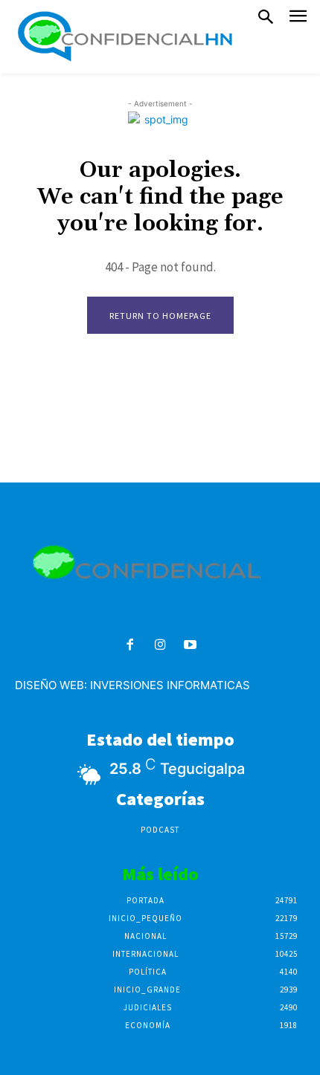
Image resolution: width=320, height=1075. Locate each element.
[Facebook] (129, 645)
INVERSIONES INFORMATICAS (170, 685)
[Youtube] (190, 645)
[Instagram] (160, 645)
